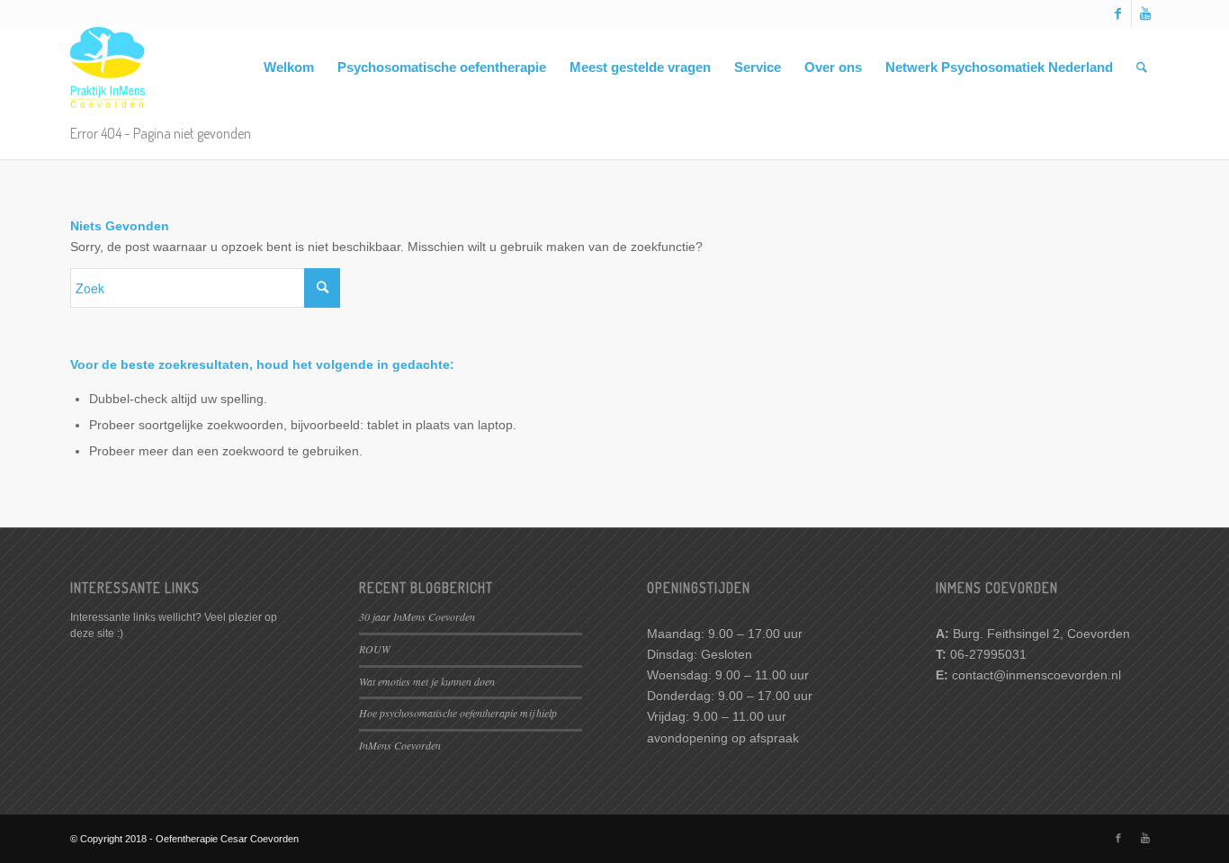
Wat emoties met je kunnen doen (427, 681)
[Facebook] (1118, 13)
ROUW (374, 649)
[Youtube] (1145, 13)
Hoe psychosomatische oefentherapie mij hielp (458, 713)
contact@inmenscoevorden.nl (1036, 675)
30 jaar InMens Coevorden (417, 616)
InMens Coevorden (400, 745)
